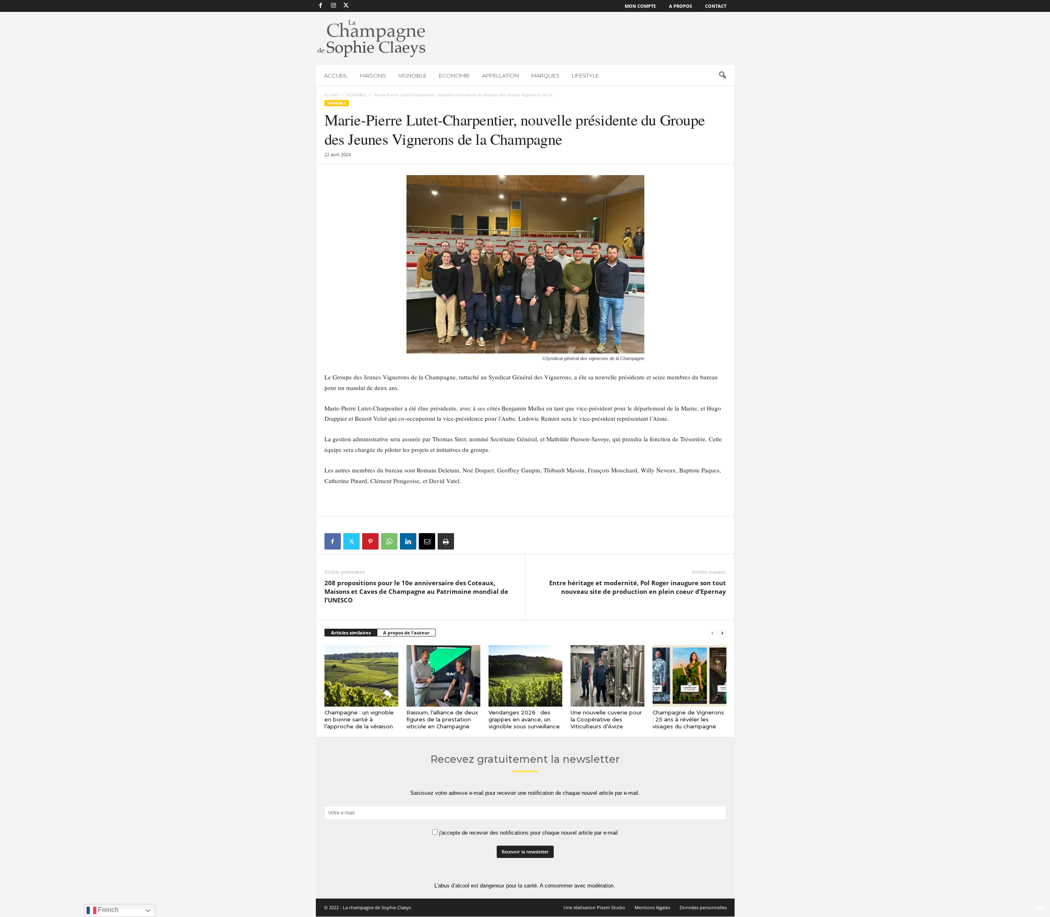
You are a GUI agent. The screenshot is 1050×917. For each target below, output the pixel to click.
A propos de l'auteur (406, 633)
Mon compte (640, 6)
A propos (680, 6)
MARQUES (545, 75)
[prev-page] (712, 633)
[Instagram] (333, 6)
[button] (722, 75)
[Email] (427, 541)
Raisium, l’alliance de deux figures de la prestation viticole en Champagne (442, 719)
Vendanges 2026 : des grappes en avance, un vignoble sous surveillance (524, 719)
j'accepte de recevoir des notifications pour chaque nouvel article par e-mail (528, 833)
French (107, 909)
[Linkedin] (408, 541)
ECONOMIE (454, 75)
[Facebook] (321, 6)
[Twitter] (351, 541)
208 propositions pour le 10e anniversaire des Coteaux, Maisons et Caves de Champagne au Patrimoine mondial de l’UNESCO (416, 591)
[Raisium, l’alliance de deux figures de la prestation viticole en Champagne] (443, 676)
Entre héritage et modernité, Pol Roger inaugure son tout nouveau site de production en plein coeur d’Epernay (637, 587)
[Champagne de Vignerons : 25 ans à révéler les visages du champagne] (689, 676)
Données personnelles (703, 907)
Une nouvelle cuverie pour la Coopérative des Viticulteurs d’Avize (606, 719)
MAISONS (373, 75)
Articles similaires (351, 633)
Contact (715, 6)
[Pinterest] (370, 541)
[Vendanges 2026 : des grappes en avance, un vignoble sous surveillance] (525, 676)
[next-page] (722, 633)
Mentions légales (652, 907)
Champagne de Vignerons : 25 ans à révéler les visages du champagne (688, 719)
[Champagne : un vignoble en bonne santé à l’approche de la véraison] (361, 676)
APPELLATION (500, 75)
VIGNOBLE (412, 75)
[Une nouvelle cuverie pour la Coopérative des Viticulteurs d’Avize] (607, 676)
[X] (346, 6)
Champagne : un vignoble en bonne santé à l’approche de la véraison (359, 719)
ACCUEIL (335, 75)
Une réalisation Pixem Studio (594, 907)
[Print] (446, 541)
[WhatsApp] (389, 541)
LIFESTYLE (585, 75)
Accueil (331, 95)
